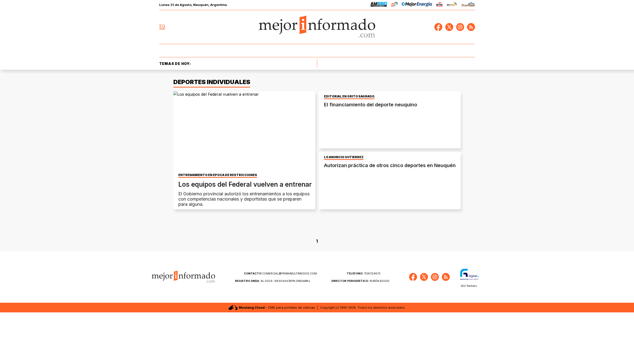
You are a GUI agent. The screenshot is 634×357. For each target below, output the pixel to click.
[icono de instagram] (460, 27)
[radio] (378, 5)
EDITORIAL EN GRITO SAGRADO (349, 96)
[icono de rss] (471, 27)
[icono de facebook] (438, 27)
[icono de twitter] (449, 27)
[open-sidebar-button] (162, 27)
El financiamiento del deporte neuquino (370, 105)
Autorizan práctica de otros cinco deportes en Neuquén (390, 165)
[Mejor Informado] (317, 27)
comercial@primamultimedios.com (280, 273)
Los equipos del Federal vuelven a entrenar (245, 184)
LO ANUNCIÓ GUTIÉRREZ (344, 157)
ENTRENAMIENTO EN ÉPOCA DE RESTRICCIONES (217, 175)
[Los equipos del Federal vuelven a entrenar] (244, 131)
